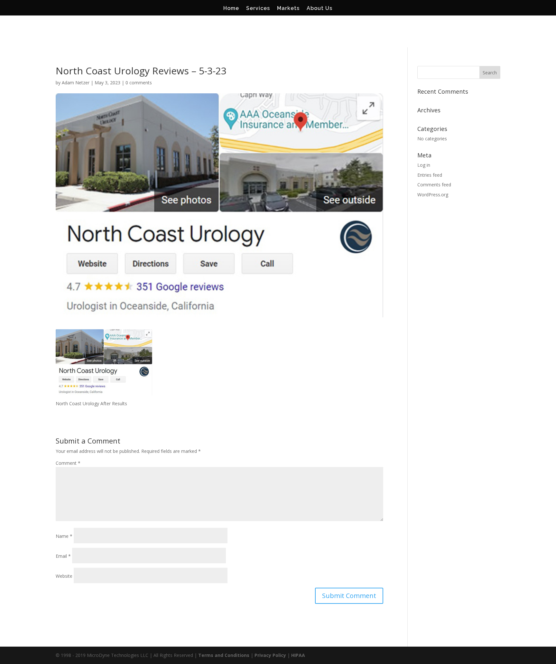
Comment (68, 463)
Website (64, 576)
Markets (288, 8)
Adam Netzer (75, 82)
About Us (319, 8)
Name (64, 536)
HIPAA (298, 655)
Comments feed (434, 185)
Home (231, 8)
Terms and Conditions (223, 655)
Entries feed (429, 175)
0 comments (138, 82)
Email (63, 556)
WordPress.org (432, 195)
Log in (423, 165)
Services (258, 8)
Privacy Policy (270, 655)
